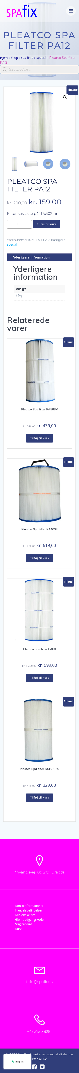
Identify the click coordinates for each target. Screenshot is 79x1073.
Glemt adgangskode (29, 919)
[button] (65, 97)
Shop (14, 58)
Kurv (18, 929)
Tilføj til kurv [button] (39, 438)
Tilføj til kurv (46, 224)
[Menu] (71, 11)
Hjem (4, 58)
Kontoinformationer (29, 906)
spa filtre (27, 58)
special (41, 58)
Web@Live (39, 1059)
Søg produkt (23, 924)
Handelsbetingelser (28, 910)
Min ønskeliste (25, 915)
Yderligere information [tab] (31, 257)
